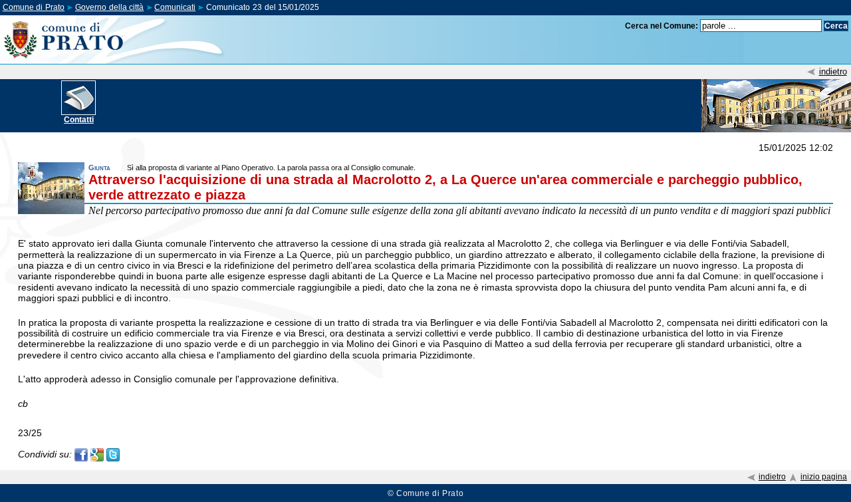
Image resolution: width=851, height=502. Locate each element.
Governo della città (109, 7)
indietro (833, 71)
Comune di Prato (33, 7)
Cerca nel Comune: (661, 26)
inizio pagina (823, 476)
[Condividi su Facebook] (81, 454)
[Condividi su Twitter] (113, 454)
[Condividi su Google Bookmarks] (97, 454)
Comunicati (174, 7)
